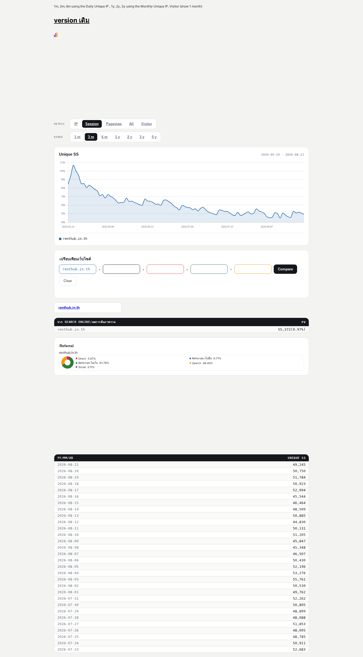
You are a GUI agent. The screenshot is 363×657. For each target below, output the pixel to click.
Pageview (114, 124)
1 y (117, 137)
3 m (91, 137)
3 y (142, 137)
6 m (105, 137)
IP (76, 124)
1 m (77, 137)
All (131, 124)
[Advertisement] (181, 77)
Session (92, 124)
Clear (68, 281)
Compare (285, 269)
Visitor (146, 124)
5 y (154, 137)
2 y (129, 137)
